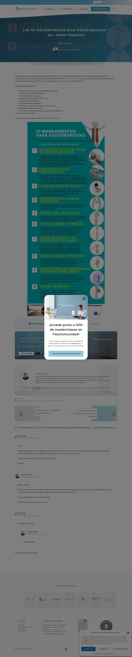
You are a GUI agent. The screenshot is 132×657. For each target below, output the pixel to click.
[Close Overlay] (84, 298)
